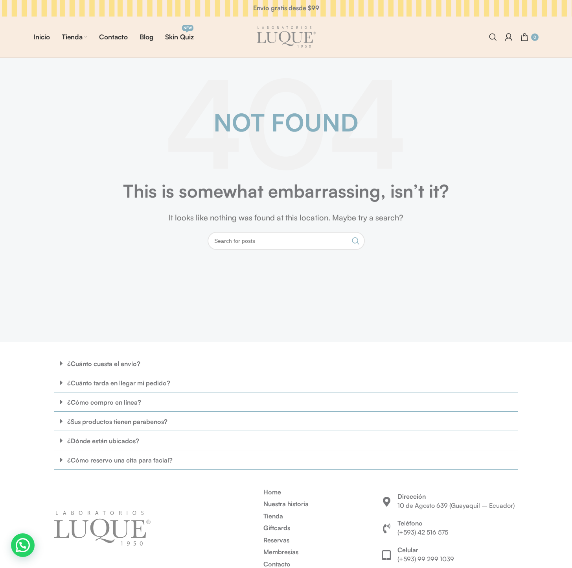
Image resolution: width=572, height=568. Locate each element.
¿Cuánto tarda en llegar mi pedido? (118, 383)
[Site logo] (286, 36)
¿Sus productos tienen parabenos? (117, 422)
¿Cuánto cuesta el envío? (103, 364)
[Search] (493, 37)
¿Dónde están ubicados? (103, 441)
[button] (286, 363)
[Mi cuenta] (509, 37)
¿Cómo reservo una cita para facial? (120, 460)
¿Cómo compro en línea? (104, 402)
